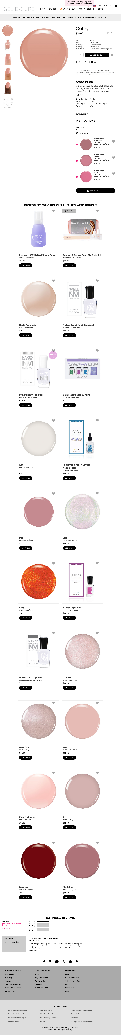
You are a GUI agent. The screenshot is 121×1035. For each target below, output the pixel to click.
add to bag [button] (94, 55)
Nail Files (74, 1017)
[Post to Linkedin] (89, 61)
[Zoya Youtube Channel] (57, 961)
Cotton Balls (75, 1014)
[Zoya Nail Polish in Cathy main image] (7, 30)
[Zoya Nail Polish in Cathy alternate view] (7, 44)
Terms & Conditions (13, 988)
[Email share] (92, 61)
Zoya (67, 974)
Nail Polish (80, 95)
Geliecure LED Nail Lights (17, 1017)
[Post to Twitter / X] (79, 61)
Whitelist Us (40, 981)
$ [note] (97, 148)
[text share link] (95, 61)
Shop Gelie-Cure (46, 1010)
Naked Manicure (72, 977)
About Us (38, 974)
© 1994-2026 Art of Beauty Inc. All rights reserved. (60, 1028)
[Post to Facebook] (76, 61)
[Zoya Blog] (70, 961)
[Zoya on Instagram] (50, 961)
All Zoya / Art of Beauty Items (82, 1021)
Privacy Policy (10, 991)
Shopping (39, 984)
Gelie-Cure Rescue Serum (17, 1010)
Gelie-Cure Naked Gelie (16, 1014)
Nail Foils (43, 1021)
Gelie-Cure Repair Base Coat (81, 1010)
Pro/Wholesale (86, 9)
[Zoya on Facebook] (43, 961)
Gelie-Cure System (72, 981)
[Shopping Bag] (116, 6)
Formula (82, 114)
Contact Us (9, 974)
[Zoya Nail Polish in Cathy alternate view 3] (7, 73)
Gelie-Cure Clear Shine (48, 1014)
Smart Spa (69, 988)
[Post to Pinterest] (82, 61)
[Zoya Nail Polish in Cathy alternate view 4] (7, 87)
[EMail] (92, 61)
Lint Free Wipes (13, 1021)
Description (84, 82)
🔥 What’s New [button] (67, 9)
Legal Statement (41, 977)
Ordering (9, 981)
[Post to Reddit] (85, 61)
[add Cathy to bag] (112, 54)
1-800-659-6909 (41, 988)
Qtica (67, 984)
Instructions (85, 120)
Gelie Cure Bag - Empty (48, 1017)
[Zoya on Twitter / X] (64, 961)
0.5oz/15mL (87, 43)
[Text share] (95, 61)
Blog (100, 9)
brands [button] (52, 9)
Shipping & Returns (13, 984)
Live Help (8, 977)
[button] (19, 9)
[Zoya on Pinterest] (76, 961)
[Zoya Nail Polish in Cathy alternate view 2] (7, 59)
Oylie (67, 991)
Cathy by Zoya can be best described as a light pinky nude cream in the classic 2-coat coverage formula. (94, 88)
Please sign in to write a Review (11, 924)
